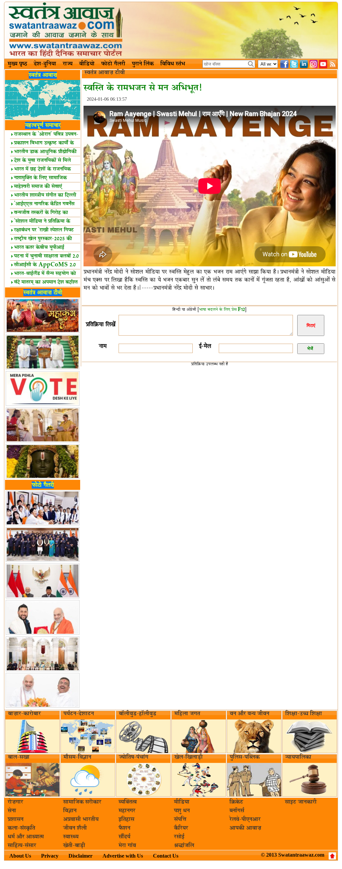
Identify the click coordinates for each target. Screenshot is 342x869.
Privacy (49, 856)
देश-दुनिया (45, 64)
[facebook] (284, 64)
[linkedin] (304, 64)
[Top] (332, 856)
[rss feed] (333, 64)
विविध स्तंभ (172, 64)
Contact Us (165, 856)
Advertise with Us (123, 856)
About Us (20, 856)
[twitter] (294, 64)
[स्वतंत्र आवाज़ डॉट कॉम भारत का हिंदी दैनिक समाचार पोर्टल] (171, 30)
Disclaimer (80, 856)
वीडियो (87, 64)
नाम (103, 346)
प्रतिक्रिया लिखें (100, 324)
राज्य (67, 64)
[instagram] (313, 64)
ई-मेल (205, 346)
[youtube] (323, 64)
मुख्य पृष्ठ (17, 64)
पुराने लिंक (143, 64)
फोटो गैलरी (113, 64)
